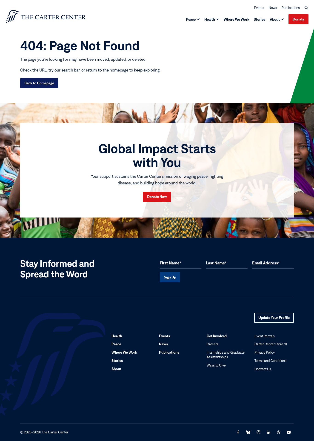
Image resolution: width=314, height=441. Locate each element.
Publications (291, 8)
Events (259, 8)
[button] (306, 8)
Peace (191, 19)
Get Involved (217, 336)
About (275, 19)
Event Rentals (264, 336)
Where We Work (236, 19)
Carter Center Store (270, 344)
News (273, 8)
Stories (259, 19)
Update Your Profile (274, 319)
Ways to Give (216, 365)
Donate (298, 19)
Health (209, 19)
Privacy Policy (264, 352)
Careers (212, 344)
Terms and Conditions (270, 361)
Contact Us (262, 369)
